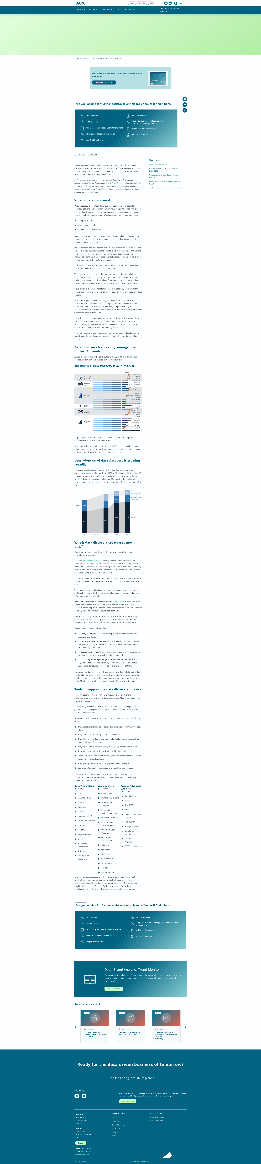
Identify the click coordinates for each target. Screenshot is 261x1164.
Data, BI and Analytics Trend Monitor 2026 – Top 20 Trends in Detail (181, 1034)
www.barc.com (84, 1155)
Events (118, 9)
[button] (175, 3)
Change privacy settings (157, 1117)
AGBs (145, 1161)
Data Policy (139, 1161)
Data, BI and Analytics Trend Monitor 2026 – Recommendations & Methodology (145, 1035)
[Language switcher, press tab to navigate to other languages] (183, 3)
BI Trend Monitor (116, 183)
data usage (119, 601)
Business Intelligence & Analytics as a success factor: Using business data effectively (110, 1035)
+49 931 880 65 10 (87, 1149)
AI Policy (150, 1161)
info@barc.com (86, 1152)
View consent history (156, 1120)
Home (77, 59)
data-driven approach (92, 560)
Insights (79, 9)
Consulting (105, 9)
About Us (128, 9)
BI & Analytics (85, 59)
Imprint (132, 1161)
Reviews (92, 9)
